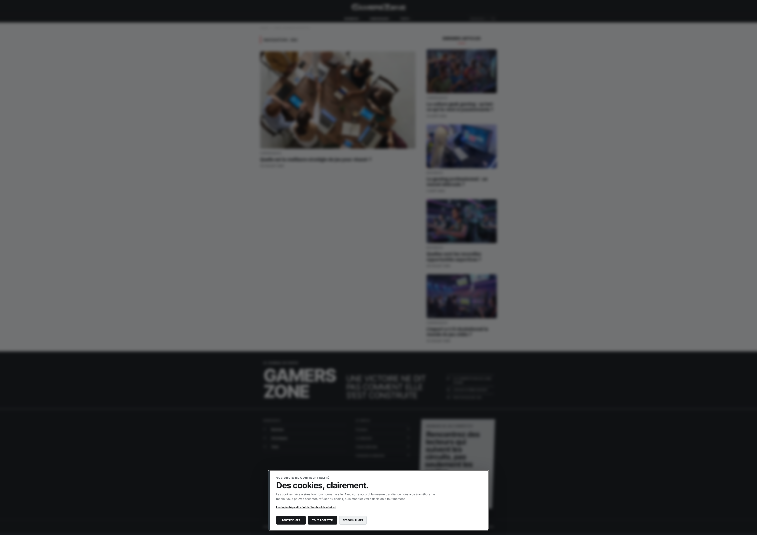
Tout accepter (322, 520)
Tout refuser (291, 520)
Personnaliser (353, 520)
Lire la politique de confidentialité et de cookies (306, 507)
